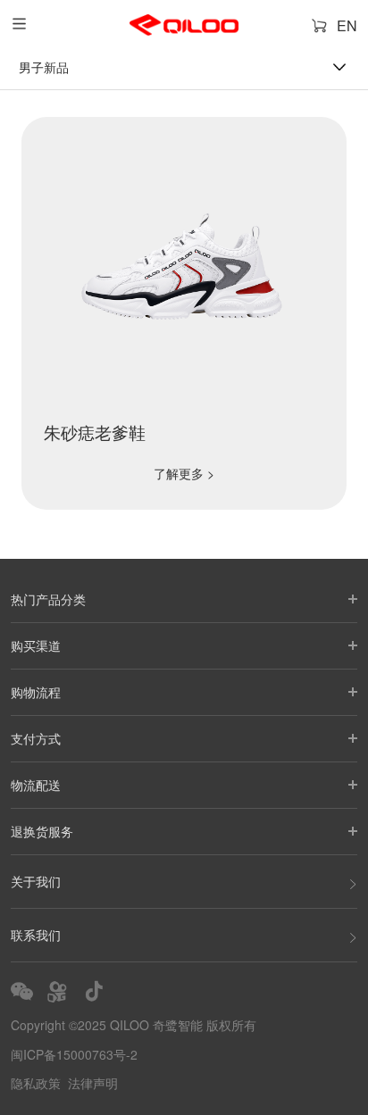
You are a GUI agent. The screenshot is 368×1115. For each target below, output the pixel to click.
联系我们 (36, 935)
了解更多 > (184, 473)
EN (347, 25)
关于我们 (36, 881)
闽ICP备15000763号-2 (74, 1054)
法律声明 (93, 1083)
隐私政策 (36, 1083)
